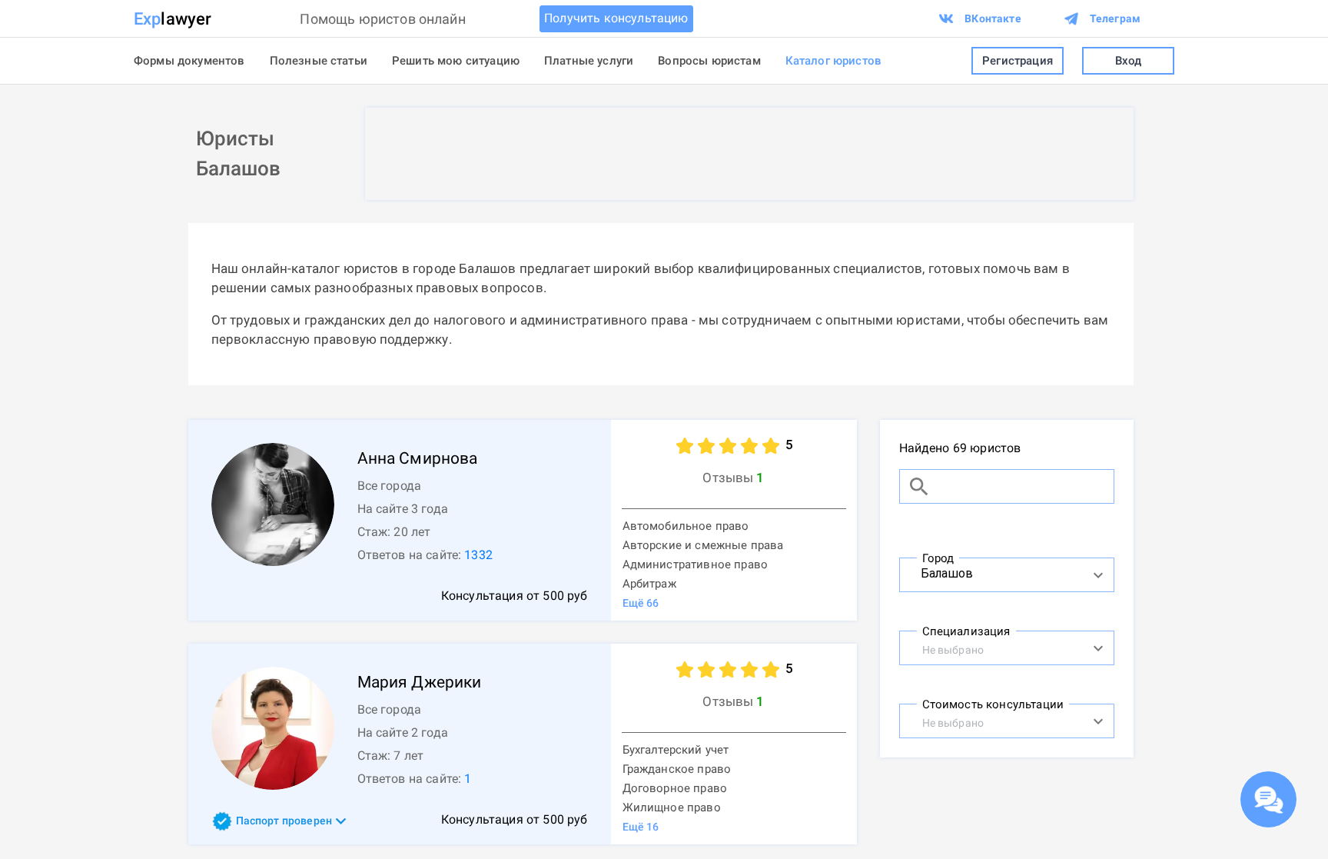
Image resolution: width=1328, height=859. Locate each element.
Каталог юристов (833, 61)
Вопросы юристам (709, 61)
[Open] (1098, 575)
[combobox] (990, 573)
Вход (1128, 61)
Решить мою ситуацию (456, 61)
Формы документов (189, 61)
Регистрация (1017, 61)
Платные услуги (588, 61)
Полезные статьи (318, 61)
